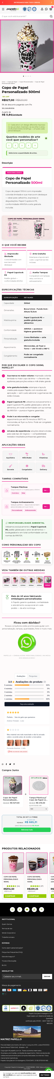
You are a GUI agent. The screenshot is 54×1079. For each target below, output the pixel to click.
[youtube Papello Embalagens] (27, 909)
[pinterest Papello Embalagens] (41, 909)
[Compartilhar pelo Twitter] (10, 764)
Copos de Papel (12, 82)
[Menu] (3, 9)
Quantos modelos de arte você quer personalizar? (23, 138)
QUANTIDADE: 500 (35, 805)
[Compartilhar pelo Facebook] (6, 764)
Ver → (46, 490)
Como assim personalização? (12, 948)
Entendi (45, 1075)
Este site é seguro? (8, 956)
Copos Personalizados (26, 82)
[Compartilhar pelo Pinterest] (14, 764)
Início (3, 82)
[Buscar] (51, 16)
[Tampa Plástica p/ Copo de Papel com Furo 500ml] (38, 786)
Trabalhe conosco (8, 937)
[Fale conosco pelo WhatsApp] (46, 9)
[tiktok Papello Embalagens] (34, 909)
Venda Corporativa (8, 933)
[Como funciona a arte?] (46, 138)
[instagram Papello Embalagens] (12, 909)
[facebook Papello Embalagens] (19, 909)
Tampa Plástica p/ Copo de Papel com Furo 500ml (38, 799)
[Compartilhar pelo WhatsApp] (2, 764)
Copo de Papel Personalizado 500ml (10, 799)
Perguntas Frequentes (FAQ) (12, 952)
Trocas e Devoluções (9, 961)
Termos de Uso (7, 928)
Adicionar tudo (27, 830)
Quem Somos (7, 924)
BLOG (4, 965)
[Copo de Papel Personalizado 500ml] (12, 786)
